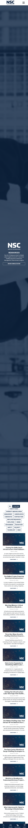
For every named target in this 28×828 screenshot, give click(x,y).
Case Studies (14, 509)
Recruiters (19, 524)
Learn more (13, 559)
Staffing (16, 506)
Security (17, 527)
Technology (11, 530)
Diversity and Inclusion (14, 511)
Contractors (18, 517)
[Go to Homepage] (10, 2)
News (19, 530)
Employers (10, 522)
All (10, 506)
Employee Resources (14, 519)
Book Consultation (14, 263)
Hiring (19, 522)
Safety (10, 527)
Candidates (8, 517)
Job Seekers (9, 524)
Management (8, 514)
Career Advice (19, 514)
